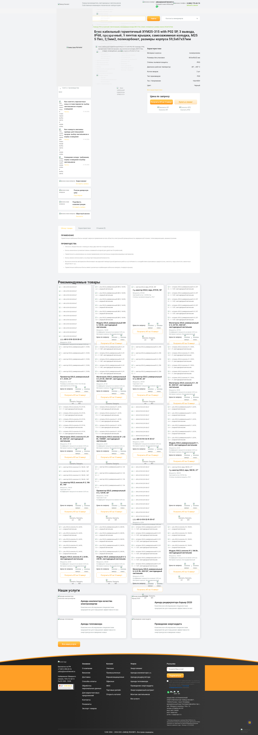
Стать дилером (126, 65)
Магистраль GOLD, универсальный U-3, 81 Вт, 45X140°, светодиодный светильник (111, 379)
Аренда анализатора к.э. (141, 673)
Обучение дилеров (127, 68)
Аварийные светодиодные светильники (106, 56)
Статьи (123, 32)
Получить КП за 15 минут (161, 102)
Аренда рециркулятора (140, 677)
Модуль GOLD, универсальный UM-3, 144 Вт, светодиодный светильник (111, 325)
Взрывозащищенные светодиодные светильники (108, 37)
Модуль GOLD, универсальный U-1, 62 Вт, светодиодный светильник (184, 444)
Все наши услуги (69, 644)
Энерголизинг (136, 668)
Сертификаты (125, 40)
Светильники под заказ (105, 73)
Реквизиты (124, 46)
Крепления (104, 20)
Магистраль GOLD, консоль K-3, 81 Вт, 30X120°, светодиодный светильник (74, 439)
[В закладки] (124, 287)
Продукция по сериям (128, 23)
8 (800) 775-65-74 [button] (193, 3)
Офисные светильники (104, 50)
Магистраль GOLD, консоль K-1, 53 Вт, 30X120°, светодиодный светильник (183, 385)
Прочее (103, 77)
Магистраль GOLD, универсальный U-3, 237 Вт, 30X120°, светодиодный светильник (183, 325)
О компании (125, 27)
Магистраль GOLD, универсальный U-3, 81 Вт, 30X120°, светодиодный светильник (147, 571)
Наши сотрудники (127, 34)
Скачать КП (163, 110)
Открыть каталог (113, 694)
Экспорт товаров (127, 70)
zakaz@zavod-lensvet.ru (165, 2)
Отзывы (123, 42)
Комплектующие (106, 22)
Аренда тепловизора (91, 624)
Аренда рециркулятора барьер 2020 (173, 602)
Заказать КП (125, 61)
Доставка (86, 677)
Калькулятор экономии (147, 51)
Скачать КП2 (185, 110)
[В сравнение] (89, 290)
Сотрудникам (126, 57)
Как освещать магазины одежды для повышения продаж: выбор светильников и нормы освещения (76, 133)
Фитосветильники (103, 64)
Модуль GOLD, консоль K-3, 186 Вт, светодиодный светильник (183, 552)
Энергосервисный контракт (142, 690)
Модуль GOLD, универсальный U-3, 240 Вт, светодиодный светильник (111, 558)
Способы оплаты (89, 681)
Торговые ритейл (102, 62)
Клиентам (124, 53)
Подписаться (175, 676)
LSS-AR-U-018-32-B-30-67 (71, 339)
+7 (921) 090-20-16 (65, 669)
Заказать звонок (192, 5)
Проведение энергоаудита (168, 624)
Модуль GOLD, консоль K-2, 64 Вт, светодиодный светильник (74, 558)
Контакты (124, 44)
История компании (127, 30)
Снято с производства (104, 84)
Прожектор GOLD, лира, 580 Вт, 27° (183, 470)
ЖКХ (108, 686)
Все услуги (135, 699)
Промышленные (113, 673)
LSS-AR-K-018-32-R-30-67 (143, 439)
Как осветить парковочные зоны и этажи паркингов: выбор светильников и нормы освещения (76, 105)
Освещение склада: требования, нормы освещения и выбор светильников (76, 159)
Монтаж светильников (140, 694)
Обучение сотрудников (129, 59)
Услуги (123, 25)
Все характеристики (154, 90)
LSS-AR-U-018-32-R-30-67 (144, 519)
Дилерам (124, 63)
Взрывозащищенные (115, 677)
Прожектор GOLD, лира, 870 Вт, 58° (147, 290)
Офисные (110, 681)
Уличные (110, 668)
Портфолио (125, 49)
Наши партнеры (126, 36)
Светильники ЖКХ (103, 60)
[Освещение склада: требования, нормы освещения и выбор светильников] (61, 165)
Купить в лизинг (186, 102)
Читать (66, 111)
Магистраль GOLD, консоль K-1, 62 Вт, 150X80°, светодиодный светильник (110, 439)
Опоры (99, 67)
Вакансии (124, 38)
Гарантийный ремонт (128, 55)
